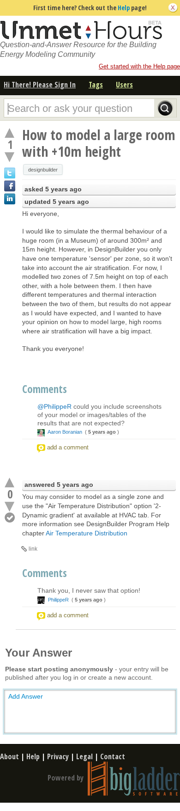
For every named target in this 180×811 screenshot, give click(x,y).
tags (96, 85)
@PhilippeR (54, 406)
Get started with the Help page (139, 66)
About (9, 756)
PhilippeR (58, 599)
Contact (112, 756)
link (33, 549)
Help (124, 7)
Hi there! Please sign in (40, 85)
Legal (84, 756)
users (124, 85)
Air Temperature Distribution (86, 533)
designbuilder (43, 169)
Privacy (58, 756)
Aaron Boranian (65, 432)
